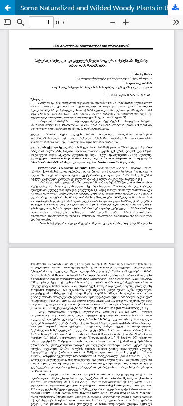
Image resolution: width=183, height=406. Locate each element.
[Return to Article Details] (7, 7)
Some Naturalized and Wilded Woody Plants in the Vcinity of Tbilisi (101, 7)
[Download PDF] (175, 7)
